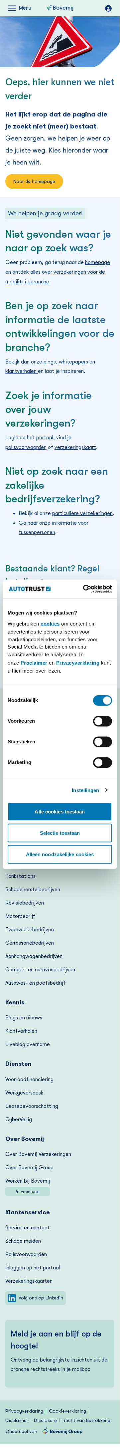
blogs (50, 362)
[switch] (102, 721)
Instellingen (85, 790)
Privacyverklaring (78, 663)
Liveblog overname (27, 1044)
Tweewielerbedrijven (29, 930)
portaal (44, 438)
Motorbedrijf (20, 916)
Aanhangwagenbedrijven (33, 956)
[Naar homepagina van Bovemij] (60, 8)
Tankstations (20, 876)
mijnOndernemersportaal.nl (108, 8)
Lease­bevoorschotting (31, 1106)
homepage (97, 262)
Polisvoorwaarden (26, 1254)
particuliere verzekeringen (82, 513)
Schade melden (23, 1241)
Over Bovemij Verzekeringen (38, 1154)
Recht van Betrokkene (86, 1420)
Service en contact (27, 1228)
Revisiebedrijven (24, 903)
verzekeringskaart (75, 447)
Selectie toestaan (60, 832)
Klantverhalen (21, 1031)
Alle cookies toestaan (60, 811)
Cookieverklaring (67, 1411)
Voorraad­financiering (29, 1079)
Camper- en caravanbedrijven (40, 970)
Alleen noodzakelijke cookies (60, 854)
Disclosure (45, 1420)
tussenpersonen (37, 532)
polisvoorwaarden (26, 447)
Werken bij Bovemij (27, 1186)
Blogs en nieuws (23, 1018)
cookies (50, 624)
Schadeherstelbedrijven (32, 890)
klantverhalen (21, 371)
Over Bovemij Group (29, 1168)
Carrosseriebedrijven (29, 943)
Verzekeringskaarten (29, 1281)
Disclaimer (16, 1420)
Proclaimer (34, 663)
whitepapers (74, 362)
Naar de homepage (34, 181)
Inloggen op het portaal (32, 1268)
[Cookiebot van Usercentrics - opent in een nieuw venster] (84, 589)
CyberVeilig (18, 1120)
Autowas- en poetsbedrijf (35, 983)
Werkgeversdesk (24, 1093)
